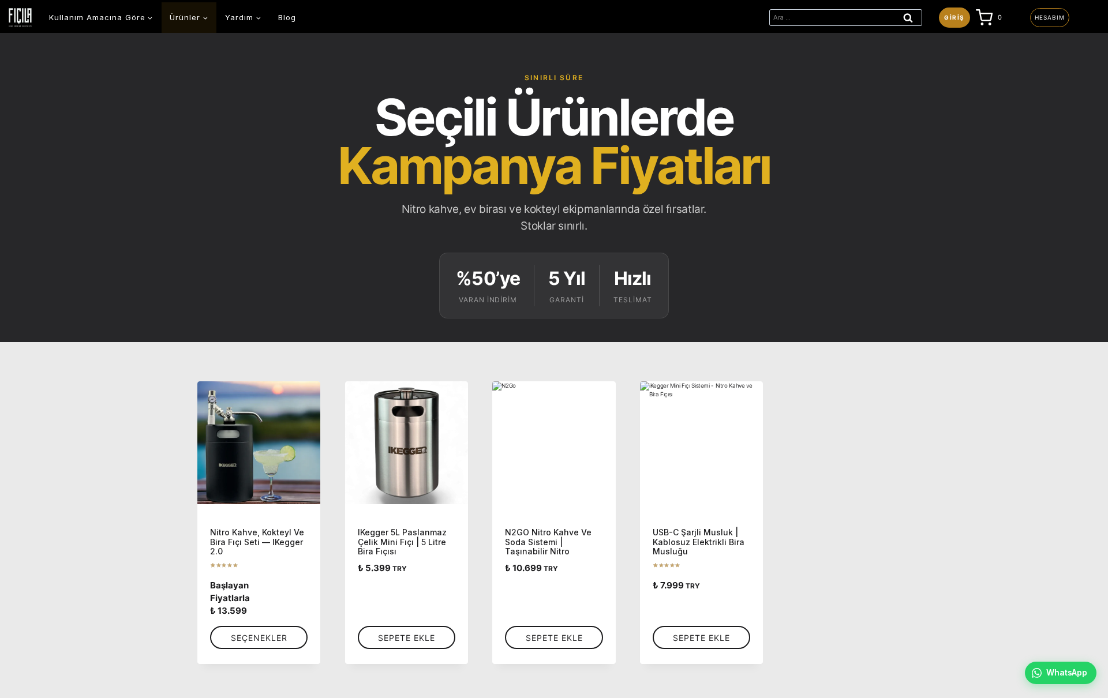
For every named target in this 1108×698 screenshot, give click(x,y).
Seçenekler (259, 638)
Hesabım (1050, 17)
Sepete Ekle (406, 638)
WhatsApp (1066, 672)
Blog (287, 17)
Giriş (954, 17)
